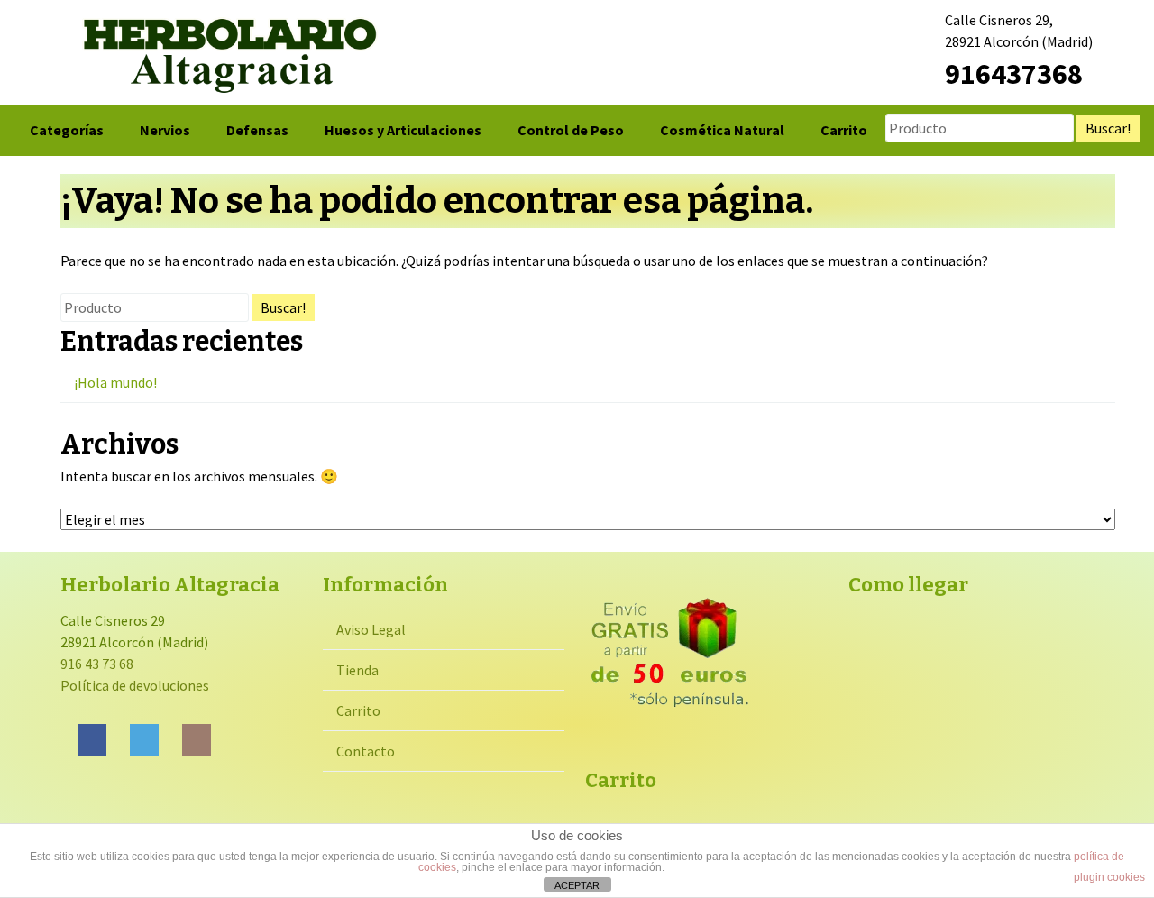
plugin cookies (1109, 877)
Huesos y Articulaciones (403, 130)
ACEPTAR (577, 885)
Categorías (67, 130)
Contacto (365, 751)
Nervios (165, 130)
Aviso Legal (371, 629)
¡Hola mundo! (115, 382)
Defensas (257, 130)
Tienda (357, 670)
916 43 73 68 (96, 664)
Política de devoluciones (134, 685)
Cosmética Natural (722, 130)
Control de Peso (570, 130)
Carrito (843, 130)
